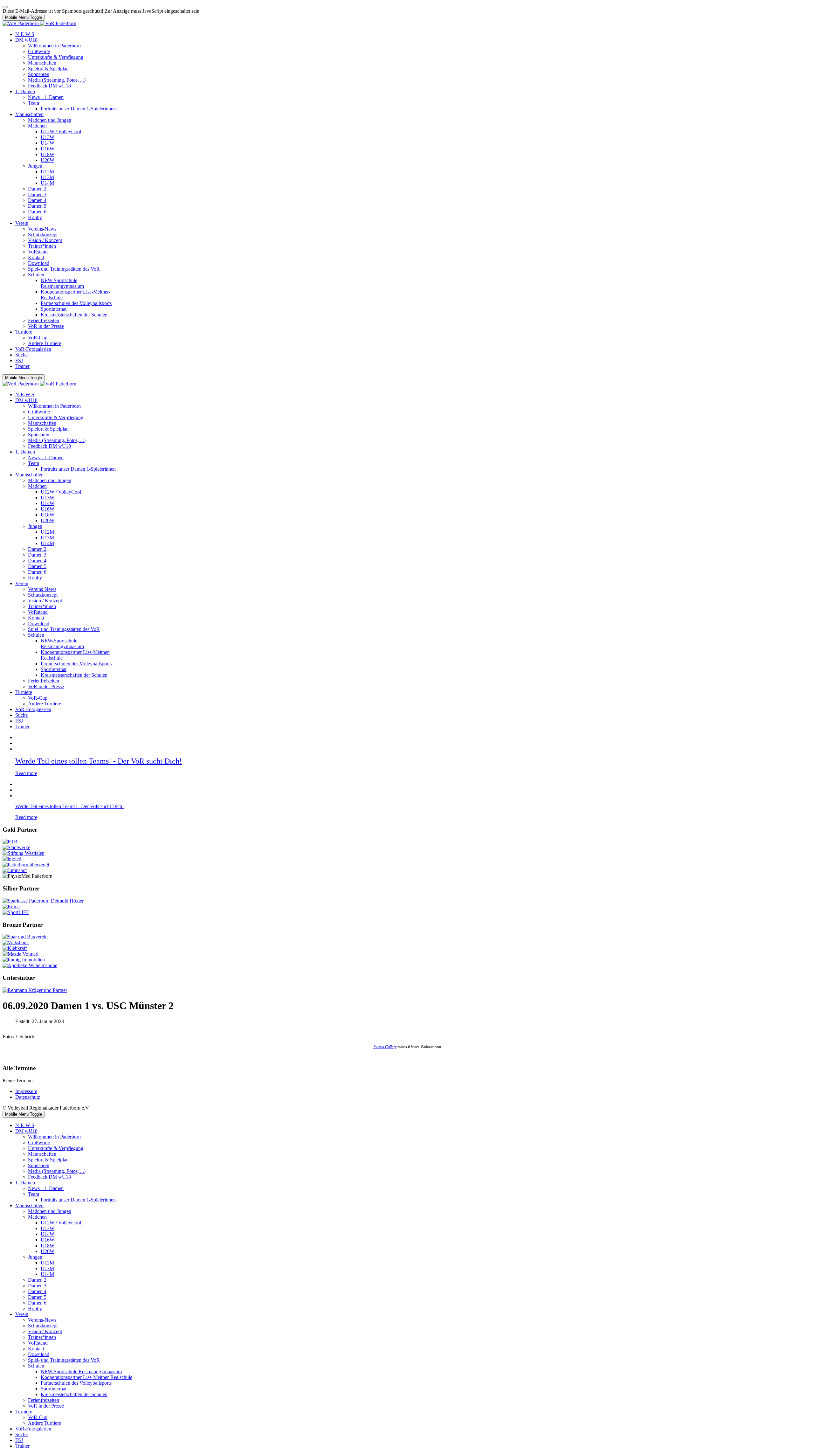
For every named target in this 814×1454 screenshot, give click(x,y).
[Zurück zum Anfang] (5, 7)
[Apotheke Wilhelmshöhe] (30, 965)
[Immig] (24, 959)
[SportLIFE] (16, 912)
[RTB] (10, 841)
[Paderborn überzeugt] (26, 864)
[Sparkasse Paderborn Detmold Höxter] (43, 901)
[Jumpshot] (15, 870)
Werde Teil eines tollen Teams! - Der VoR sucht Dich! (98, 761)
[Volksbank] (16, 942)
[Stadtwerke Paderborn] (16, 847)
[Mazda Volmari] (20, 954)
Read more (26, 773)
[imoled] (12, 859)
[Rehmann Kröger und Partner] (35, 990)
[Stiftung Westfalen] (24, 853)
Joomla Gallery (385, 1047)
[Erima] (11, 906)
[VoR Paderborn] (39, 23)
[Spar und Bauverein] (25, 936)
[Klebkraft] (15, 948)
